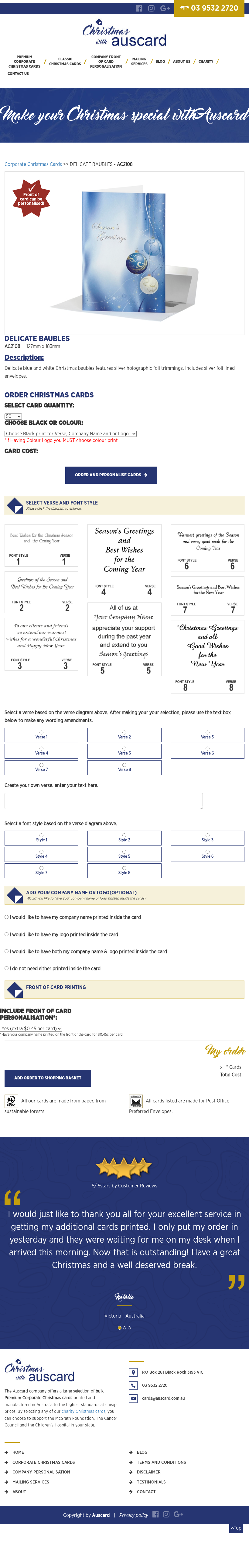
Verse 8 (124, 770)
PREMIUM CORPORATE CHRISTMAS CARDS (24, 61)
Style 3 (207, 840)
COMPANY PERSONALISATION (40, 1472)
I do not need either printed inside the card (55, 968)
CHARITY (206, 61)
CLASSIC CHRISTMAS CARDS (65, 61)
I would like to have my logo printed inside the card (64, 934)
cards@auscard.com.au (163, 1398)
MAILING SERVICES (139, 61)
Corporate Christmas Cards (33, 164)
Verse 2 (124, 737)
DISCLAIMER (148, 1472)
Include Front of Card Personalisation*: (35, 1014)
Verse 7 (41, 770)
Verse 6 (207, 753)
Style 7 (41, 873)
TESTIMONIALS (151, 1482)
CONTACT (146, 1492)
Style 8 (124, 873)
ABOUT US (181, 61)
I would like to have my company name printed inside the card (75, 917)
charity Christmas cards (83, 1411)
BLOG (160, 61)
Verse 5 (124, 753)
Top (237, 1528)
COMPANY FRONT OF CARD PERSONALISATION (106, 61)
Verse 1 (41, 737)
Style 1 (41, 840)
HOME (17, 1452)
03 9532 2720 (155, 1385)
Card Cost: (21, 451)
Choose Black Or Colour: (44, 423)
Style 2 (124, 840)
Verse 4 (41, 753)
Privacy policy (133, 1515)
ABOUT (18, 1492)
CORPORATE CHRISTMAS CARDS (43, 1462)
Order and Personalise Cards (108, 475)
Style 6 (207, 857)
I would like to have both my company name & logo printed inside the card (88, 951)
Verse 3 (207, 737)
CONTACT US (18, 74)
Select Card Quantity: (39, 406)
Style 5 (124, 857)
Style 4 (41, 857)
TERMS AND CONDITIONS (161, 1462)
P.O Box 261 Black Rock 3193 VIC (172, 1372)
